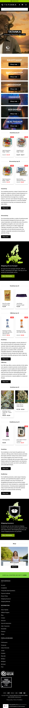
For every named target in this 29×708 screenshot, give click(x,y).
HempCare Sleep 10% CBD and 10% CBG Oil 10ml (7, 332)
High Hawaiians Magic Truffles (6, 151)
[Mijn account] (19, 5)
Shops (2, 634)
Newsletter (3, 628)
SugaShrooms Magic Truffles (20, 151)
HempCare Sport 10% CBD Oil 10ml (21, 331)
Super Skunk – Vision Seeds (20, 405)
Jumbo (2, 650)
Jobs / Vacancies (5, 626)
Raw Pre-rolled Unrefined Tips (6, 304)
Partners (3, 631)
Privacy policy (10, 699)
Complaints (4, 588)
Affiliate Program (5, 612)
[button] (22, 4)
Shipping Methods (5, 601)
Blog (2, 615)
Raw (2, 667)
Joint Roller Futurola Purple (20, 304)
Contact (3, 618)
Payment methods (5, 593)
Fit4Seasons (4, 642)
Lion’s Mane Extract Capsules (21, 440)
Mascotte (3, 656)
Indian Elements (5, 648)
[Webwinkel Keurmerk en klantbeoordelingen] (7, 673)
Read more (14, 566)
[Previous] (2, 145)
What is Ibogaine (14, 562)
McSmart (3, 664)
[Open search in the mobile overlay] (14, 9)
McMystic (3, 661)
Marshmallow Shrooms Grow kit (21, 180)
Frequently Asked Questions (8, 590)
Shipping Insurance (6, 598)
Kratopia (3, 653)
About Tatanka (4, 609)
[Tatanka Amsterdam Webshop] (9, 4)
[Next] (27, 145)
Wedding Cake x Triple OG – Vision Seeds (7, 412)
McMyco (3, 658)
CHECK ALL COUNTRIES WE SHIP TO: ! (14, 575)
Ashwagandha (6, 439)
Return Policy (4, 596)
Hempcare (3, 645)
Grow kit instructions (6, 623)
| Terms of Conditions (17, 699)
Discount (3, 620)
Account (3, 585)
